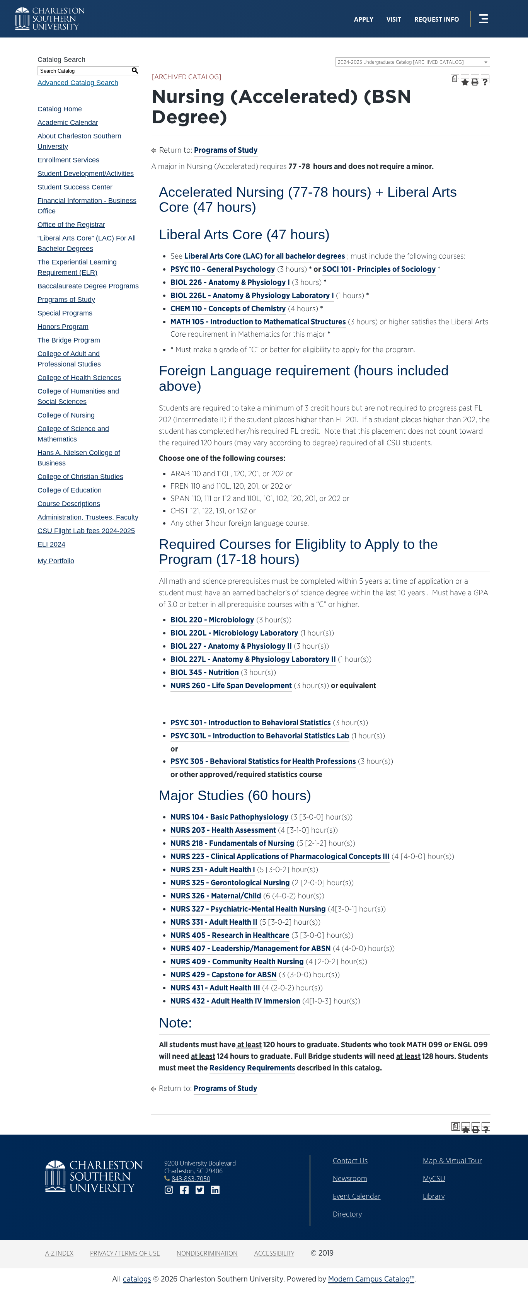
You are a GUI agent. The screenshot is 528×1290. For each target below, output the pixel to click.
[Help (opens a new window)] (485, 79)
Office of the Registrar (71, 224)
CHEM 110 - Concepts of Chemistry (228, 308)
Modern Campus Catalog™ (371, 1278)
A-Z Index (59, 1253)
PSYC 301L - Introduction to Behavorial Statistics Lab (259, 735)
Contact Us (350, 1160)
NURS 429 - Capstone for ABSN (223, 974)
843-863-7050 (191, 1178)
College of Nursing (66, 415)
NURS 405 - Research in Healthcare (230, 935)
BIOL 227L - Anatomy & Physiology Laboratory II (253, 659)
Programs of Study (66, 299)
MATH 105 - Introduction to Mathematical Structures (258, 321)
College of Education (69, 490)
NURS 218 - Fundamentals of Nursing (232, 843)
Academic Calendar (67, 122)
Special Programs (64, 313)
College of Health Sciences (79, 378)
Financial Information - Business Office (86, 206)
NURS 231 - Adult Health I (212, 869)
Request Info (436, 19)
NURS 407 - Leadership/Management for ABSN (250, 948)
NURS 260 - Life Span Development (231, 685)
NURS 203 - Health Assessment (223, 830)
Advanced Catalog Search (77, 83)
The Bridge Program (68, 340)
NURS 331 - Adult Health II (213, 922)
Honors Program (63, 327)
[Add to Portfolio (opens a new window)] (465, 79)
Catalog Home (59, 109)
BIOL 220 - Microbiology (212, 619)
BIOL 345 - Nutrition (204, 672)
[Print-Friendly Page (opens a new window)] (475, 79)
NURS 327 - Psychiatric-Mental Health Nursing (248, 908)
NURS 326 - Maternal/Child (215, 895)
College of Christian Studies (80, 477)
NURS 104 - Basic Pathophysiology (229, 816)
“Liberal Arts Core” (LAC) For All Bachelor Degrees (86, 243)
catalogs (137, 1278)
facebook (184, 1190)
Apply (363, 19)
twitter (199, 1190)
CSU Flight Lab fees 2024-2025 (86, 531)
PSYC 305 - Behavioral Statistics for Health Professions (263, 761)
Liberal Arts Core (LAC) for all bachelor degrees (264, 256)
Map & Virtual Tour (452, 1160)
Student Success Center (74, 187)
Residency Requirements (252, 1067)
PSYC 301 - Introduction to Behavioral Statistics (250, 722)
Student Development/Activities (85, 173)
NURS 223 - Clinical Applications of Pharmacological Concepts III (280, 856)
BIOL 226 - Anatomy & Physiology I (230, 282)
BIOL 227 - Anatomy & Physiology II (231, 646)
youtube (230, 1190)
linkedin (215, 1190)
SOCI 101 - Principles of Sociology (379, 269)
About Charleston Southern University (79, 141)
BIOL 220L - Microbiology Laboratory (234, 632)
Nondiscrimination (207, 1253)
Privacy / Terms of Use (125, 1253)
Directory (347, 1213)
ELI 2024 (51, 544)
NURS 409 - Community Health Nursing (237, 961)
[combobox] (413, 61)
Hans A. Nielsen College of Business (78, 458)
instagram (169, 1190)
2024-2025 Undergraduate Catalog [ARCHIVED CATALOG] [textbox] (401, 62)
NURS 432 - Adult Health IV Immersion (235, 1000)
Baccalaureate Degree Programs (88, 286)
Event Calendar (357, 1196)
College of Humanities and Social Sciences (78, 396)
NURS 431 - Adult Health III (215, 987)
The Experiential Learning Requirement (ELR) (77, 267)
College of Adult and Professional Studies (69, 359)
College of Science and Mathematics (73, 434)
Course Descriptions (68, 504)
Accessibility (274, 1253)
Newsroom (350, 1178)
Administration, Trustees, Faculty (87, 517)
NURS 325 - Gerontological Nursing (230, 882)
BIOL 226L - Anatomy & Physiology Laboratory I (252, 295)
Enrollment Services (68, 160)
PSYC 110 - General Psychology (222, 269)
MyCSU (434, 1178)
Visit (394, 19)
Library (434, 1196)
